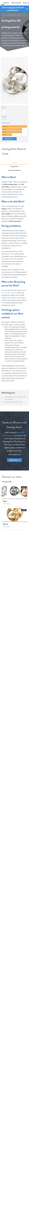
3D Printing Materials (11, 14)
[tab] (14, 162)
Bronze (5, 524)
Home (3, 14)
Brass (5, 501)
